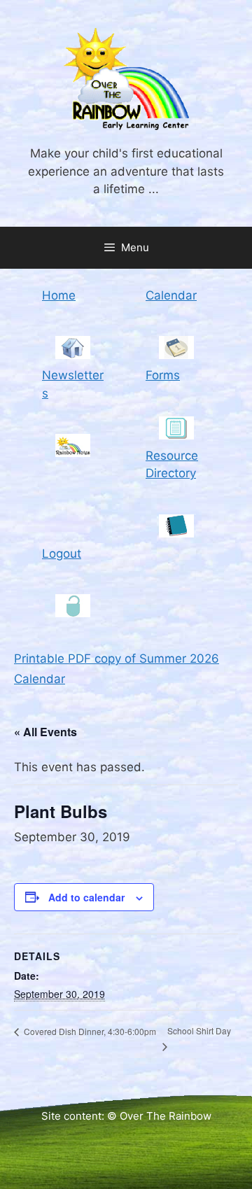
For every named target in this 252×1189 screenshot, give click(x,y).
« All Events (45, 732)
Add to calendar (86, 897)
